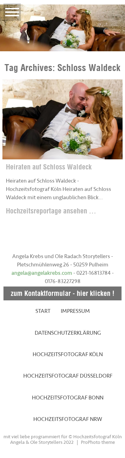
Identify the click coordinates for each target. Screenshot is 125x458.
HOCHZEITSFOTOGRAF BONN (67, 397)
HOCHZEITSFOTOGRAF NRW (67, 419)
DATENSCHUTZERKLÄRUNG (68, 332)
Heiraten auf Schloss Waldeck (49, 166)
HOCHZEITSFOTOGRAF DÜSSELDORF (67, 375)
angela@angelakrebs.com (41, 273)
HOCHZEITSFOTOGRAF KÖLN (68, 354)
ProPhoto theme (98, 442)
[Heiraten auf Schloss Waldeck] (62, 119)
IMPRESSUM (75, 311)
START (42, 311)
